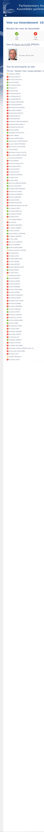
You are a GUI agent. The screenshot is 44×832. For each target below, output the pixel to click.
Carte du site (6, 0)
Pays (24, 71)
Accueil (5, 15)
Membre (18, 71)
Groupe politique (34, 71)
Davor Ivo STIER (22, 44)
